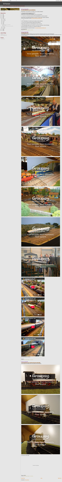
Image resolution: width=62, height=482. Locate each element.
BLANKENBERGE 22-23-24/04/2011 (28, 9)
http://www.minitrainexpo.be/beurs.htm (36, 18)
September (3, 20)
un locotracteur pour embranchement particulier (30, 362)
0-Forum (6, 4)
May (2, 23)
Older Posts (59, 478)
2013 (2, 16)
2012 (2, 17)
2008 (2, 30)
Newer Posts (23, 478)
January (3, 28)
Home (41, 478)
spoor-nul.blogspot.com (4, 35)
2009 (2, 29)
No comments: (31, 359)
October (3, 19)
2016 (2, 14)
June (2, 22)
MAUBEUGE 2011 (24, 32)
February (3, 27)
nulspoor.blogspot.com (4, 34)
